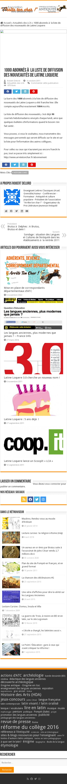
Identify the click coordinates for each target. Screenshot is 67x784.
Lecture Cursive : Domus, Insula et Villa (21, 606)
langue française (49, 699)
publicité (43, 714)
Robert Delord (13, 81)
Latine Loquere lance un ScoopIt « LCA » (28, 461)
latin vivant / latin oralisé (39, 703)
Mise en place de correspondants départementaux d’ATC (24, 289)
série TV (60, 735)
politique (27, 711)
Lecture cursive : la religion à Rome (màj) (42, 533)
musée (61, 708)
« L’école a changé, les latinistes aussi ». (41, 630)
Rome (35, 722)
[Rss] (24, 499)
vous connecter (53, 483)
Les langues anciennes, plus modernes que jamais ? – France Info (30, 334)
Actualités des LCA (22, 23)
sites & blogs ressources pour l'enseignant (28, 735)
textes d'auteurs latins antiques (17, 738)
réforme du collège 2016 (30, 727)
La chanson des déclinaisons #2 (38, 577)
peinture (17, 711)
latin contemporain (10, 703)
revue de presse (16, 721)
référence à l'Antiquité (15, 732)
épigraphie (40, 742)
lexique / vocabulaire (12, 708)
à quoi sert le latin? (11, 741)
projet (53, 712)
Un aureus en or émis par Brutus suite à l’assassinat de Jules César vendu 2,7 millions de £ (42, 550)
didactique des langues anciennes (27, 679)
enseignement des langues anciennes (21, 688)
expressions (6, 691)
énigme (28, 741)
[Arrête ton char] (33, 8)
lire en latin (35, 707)
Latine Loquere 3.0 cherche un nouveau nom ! (32, 377)
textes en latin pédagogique (47, 738)
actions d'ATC (11, 675)
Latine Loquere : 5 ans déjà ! (21, 419)
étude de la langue (55, 742)
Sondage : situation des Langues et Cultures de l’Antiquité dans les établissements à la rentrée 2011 (41, 236)
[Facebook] (30, 499)
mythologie (6, 712)
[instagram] (43, 499)
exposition (47, 688)
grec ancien (19, 691)
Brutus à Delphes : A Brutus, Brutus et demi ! (23, 227)
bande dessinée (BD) (55, 676)
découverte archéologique (17, 682)
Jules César (32, 700)
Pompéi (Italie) (41, 711)
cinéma (4, 679)
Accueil (7, 23)
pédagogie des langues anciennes (18, 717)
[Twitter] (37, 499)
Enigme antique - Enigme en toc (20, 685)
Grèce (29, 691)
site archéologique (49, 732)
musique (51, 708)
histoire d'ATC (20, 173)
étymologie (9, 745)
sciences (35, 732)
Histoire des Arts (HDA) (21, 694)
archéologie (33, 675)
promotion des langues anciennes (19, 714)
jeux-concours (13, 699)
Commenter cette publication (44, 83)
